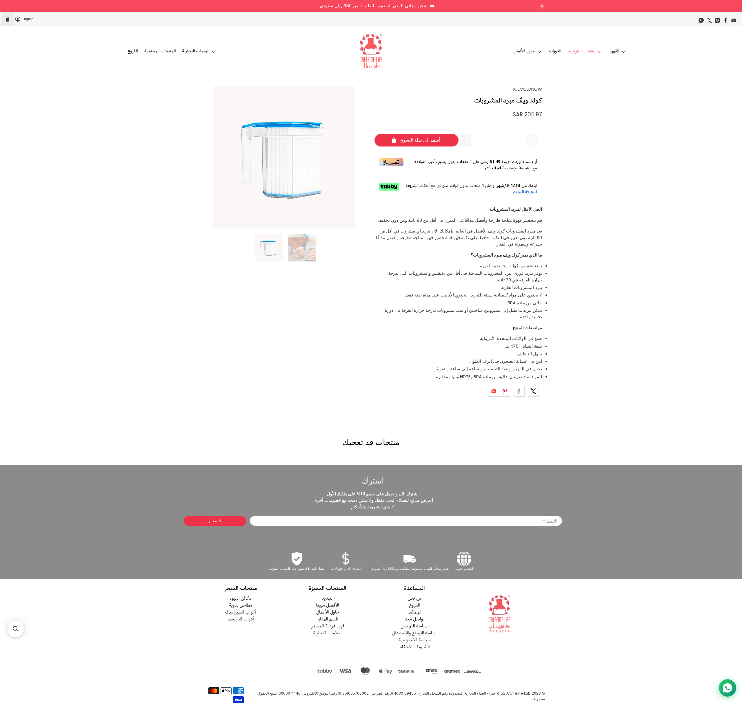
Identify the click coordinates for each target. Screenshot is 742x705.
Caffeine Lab (519, 693)
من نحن (415, 598)
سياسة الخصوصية (415, 640)
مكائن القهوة (241, 598)
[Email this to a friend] (493, 391)
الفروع (133, 51)
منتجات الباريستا (581, 51)
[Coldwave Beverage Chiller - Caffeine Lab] (284, 157)
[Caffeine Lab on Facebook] (727, 22)
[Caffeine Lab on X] (711, 22)
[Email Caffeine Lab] (735, 22)
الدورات (555, 51)
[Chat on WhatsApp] (727, 688)
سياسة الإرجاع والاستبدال (414, 633)
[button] (15, 628)
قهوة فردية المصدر (327, 626)
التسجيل (215, 521)
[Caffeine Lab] (371, 51)
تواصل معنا (414, 619)
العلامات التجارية (328, 633)
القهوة (614, 51)
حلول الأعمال (524, 51)
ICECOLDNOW (527, 89)
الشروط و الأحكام (414, 647)
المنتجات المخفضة (160, 51)
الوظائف (414, 612)
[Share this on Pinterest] (504, 391)
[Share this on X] (533, 391)
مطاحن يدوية (240, 605)
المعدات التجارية (195, 51)
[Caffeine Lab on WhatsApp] (703, 22)
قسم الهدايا (327, 619)
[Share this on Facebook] (519, 391)
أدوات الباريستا (241, 619)
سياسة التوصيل (414, 626)
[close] (542, 6)
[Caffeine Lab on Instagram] (719, 22)
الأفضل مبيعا (327, 605)
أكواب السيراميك (240, 612)
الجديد (328, 598)
